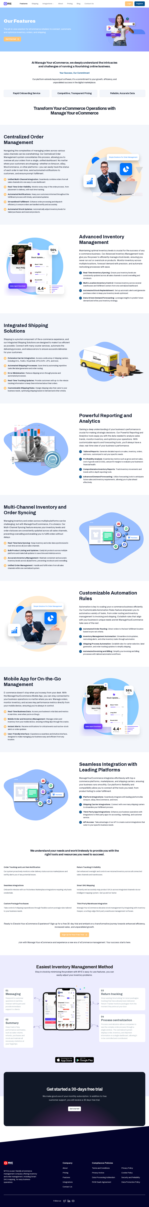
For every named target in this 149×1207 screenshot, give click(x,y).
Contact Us (89, 4)
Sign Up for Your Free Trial (73, 935)
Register (139, 4)
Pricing (70, 4)
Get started (74, 1109)
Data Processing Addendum (103, 1177)
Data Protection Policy (130, 1182)
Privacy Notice (98, 1173)
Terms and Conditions (101, 1168)
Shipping (35, 4)
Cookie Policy (127, 1173)
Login (129, 4)
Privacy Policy (127, 1168)
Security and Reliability (130, 1177)
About (60, 4)
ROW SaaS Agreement (101, 1182)
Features (23, 4)
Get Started (11, 39)
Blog (78, 4)
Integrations (47, 4)
